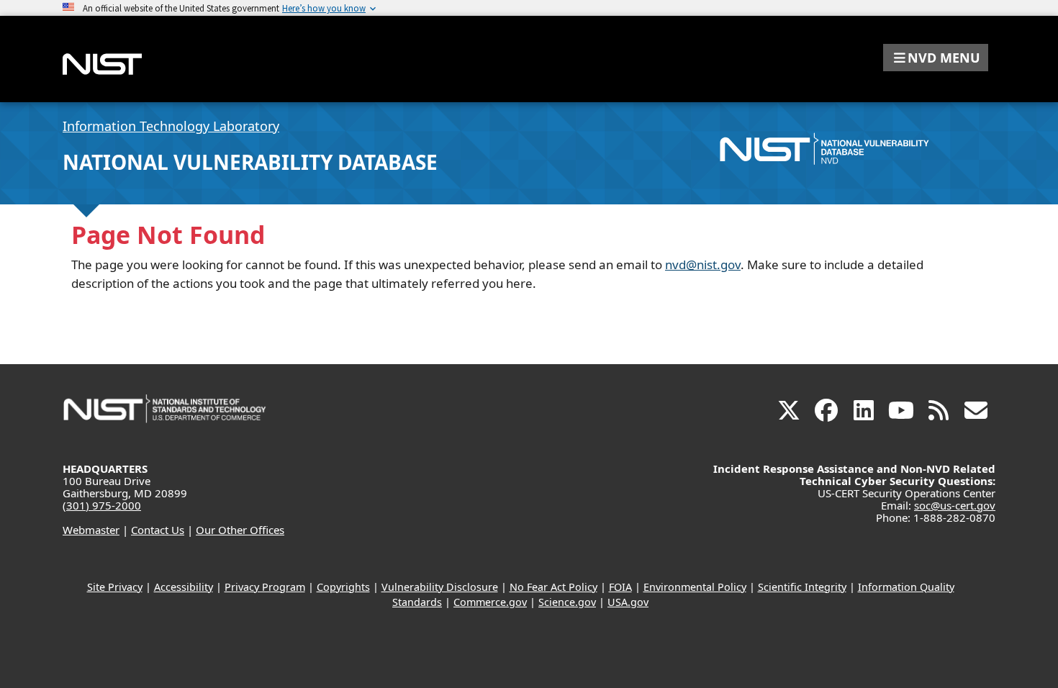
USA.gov (627, 602)
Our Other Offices (240, 529)
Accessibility (183, 587)
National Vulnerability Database (250, 162)
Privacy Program (265, 587)
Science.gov (567, 602)
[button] (935, 57)
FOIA (620, 587)
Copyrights (343, 587)
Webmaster (91, 529)
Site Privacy (115, 587)
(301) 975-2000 (102, 505)
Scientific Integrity (802, 587)
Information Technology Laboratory (171, 126)
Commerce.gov (490, 602)
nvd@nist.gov (703, 264)
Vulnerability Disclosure (439, 587)
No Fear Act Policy (553, 587)
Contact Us (157, 529)
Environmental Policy (694, 587)
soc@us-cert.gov (954, 505)
